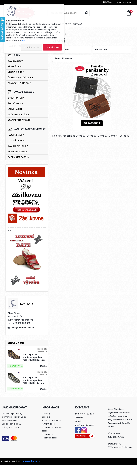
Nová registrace (124, 2)
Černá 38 (92, 135)
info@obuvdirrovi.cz (22, 327)
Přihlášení (107, 2)
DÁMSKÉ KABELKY (16, 140)
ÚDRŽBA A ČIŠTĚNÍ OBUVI (20, 77)
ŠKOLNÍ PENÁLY (15, 103)
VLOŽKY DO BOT (16, 72)
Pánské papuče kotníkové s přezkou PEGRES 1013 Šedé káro (33, 380)
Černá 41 (114, 135)
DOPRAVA (77, 24)
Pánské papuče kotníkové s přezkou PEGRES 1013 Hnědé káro (34, 357)
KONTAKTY (65, 24)
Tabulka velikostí (10, 420)
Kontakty (46, 413)
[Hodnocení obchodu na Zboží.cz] (85, 434)
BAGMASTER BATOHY (18, 157)
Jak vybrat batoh (10, 427)
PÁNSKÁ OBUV (15, 66)
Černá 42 (124, 135)
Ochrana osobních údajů (14, 417)
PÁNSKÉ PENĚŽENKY (17, 151)
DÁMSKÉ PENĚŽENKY (18, 146)
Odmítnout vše (31, 47)
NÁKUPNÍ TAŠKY (16, 134)
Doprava (46, 417)
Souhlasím (52, 47)
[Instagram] (84, 429)
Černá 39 (81, 135)
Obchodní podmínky (12, 413)
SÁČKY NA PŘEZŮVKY (18, 114)
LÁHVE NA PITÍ (15, 109)
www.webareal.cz (32, 461)
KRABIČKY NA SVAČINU (19, 120)
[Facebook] (78, 429)
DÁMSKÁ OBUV (15, 61)
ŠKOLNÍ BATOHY (16, 97)
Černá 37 (103, 135)
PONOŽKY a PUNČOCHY (19, 83)
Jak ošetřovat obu (11, 424)
